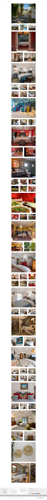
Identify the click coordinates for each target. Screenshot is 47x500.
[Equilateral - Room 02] (23, 297)
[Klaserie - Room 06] (32, 27)
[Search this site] (38, 1)
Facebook (32, 490)
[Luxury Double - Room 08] (23, 136)
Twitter (36, 490)
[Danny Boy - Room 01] (23, 262)
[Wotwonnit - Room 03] (30, 341)
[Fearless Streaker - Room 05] (23, 420)
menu (42, 1)
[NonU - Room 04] (23, 378)
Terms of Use (4, 492)
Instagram (32, 491)
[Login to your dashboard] (39, 1)
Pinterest (37, 491)
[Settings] (40, 1)
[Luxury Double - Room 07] (23, 41)
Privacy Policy (4, 491)
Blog (41, 490)
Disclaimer (4, 490)
